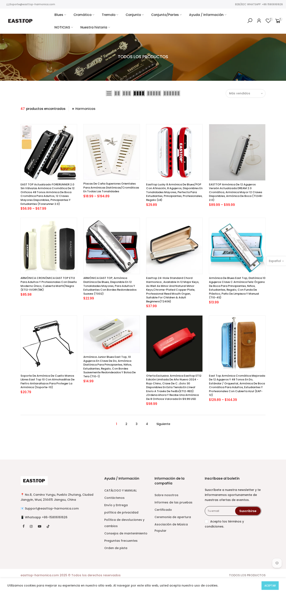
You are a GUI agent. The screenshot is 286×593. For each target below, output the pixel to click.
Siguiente (163, 424)
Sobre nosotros (166, 495)
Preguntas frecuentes (121, 541)
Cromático (82, 15)
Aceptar (270, 585)
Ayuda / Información (206, 15)
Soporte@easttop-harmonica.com (32, 4)
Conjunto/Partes (165, 15)
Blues (58, 15)
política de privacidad (121, 512)
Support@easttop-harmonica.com (52, 508)
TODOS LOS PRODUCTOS (247, 575)
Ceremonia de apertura (173, 517)
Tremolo (108, 15)
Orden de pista (115, 548)
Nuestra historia (93, 27)
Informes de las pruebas (173, 502)
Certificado (163, 510)
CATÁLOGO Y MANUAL (120, 490)
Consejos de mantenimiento (125, 533)
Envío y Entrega (116, 505)
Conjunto (133, 15)
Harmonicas (85, 109)
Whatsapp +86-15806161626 (46, 517)
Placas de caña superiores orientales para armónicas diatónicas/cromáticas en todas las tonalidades (111, 187)
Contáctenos (114, 498)
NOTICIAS (62, 27)
